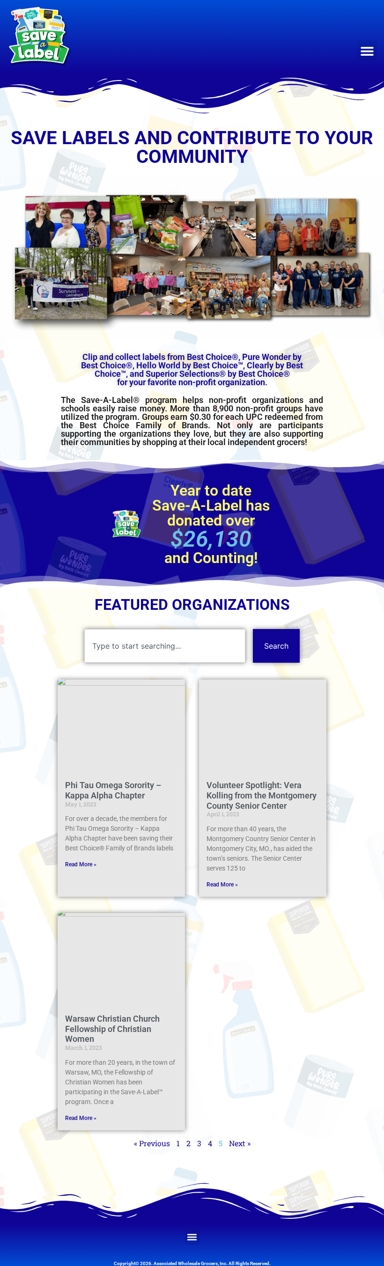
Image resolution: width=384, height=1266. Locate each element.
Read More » (80, 864)
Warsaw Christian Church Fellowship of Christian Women (112, 1029)
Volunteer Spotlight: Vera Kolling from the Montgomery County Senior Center (262, 795)
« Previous (152, 1143)
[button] (366, 50)
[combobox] (164, 646)
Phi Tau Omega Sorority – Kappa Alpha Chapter (113, 790)
